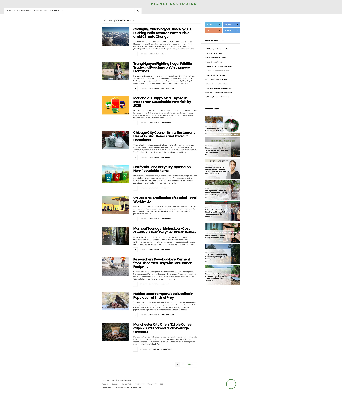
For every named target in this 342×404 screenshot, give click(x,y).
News (9, 11)
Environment (26, 11)
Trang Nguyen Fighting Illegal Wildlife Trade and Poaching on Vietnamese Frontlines (162, 67)
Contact (115, 384)
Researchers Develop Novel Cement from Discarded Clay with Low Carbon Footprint (162, 263)
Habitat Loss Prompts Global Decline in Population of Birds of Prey (163, 295)
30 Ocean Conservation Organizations (219, 92)
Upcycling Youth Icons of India (217, 79)
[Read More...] (135, 54)
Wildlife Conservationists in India (218, 70)
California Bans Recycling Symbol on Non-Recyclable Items (162, 169)
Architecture (209, 252)
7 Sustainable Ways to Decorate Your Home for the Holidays (216, 130)
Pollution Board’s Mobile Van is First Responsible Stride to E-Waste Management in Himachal (216, 213)
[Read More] (206, 133)
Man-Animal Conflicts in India (216, 57)
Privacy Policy (127, 384)
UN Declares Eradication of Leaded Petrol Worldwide (164, 199)
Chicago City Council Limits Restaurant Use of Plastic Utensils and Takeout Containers (164, 136)
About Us (105, 384)
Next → (191, 364)
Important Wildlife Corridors (216, 75)
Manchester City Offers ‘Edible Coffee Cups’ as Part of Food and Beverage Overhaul (162, 328)
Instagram (228, 30)
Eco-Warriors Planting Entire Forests (219, 88)
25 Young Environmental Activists (218, 97)
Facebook (228, 24)
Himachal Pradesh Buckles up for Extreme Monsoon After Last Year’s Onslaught (216, 150)
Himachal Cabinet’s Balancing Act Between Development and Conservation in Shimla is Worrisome (216, 277)
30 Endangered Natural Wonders (218, 49)
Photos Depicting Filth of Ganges (218, 84)
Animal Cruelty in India (214, 53)
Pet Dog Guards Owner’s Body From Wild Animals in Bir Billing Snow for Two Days (216, 193)
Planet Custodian (174, 4)
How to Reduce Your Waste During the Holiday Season (215, 236)
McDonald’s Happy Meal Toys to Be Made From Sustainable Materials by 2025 (162, 102)
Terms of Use (152, 384)
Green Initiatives (56, 11)
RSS (208, 30)
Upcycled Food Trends (214, 62)
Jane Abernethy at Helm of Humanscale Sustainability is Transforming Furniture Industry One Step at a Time (217, 170)
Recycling (165, 188)
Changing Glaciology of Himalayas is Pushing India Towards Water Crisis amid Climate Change (162, 33)
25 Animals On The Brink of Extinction (219, 66)
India (16, 11)
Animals (207, 188)
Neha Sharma (154, 53)
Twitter (209, 24)
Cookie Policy (140, 384)
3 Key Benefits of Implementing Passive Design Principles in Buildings (216, 257)
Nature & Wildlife (40, 11)
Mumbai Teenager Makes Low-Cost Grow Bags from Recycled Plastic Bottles (164, 230)
